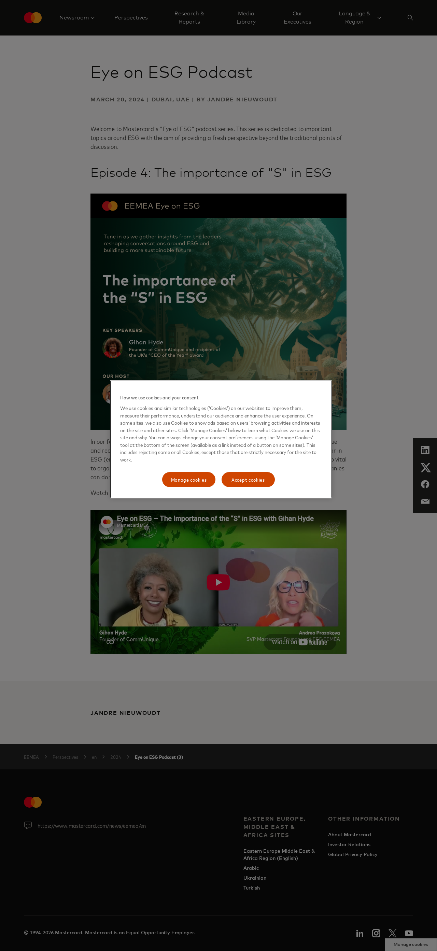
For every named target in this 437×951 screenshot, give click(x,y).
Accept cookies (248, 479)
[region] (221, 439)
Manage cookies (189, 479)
